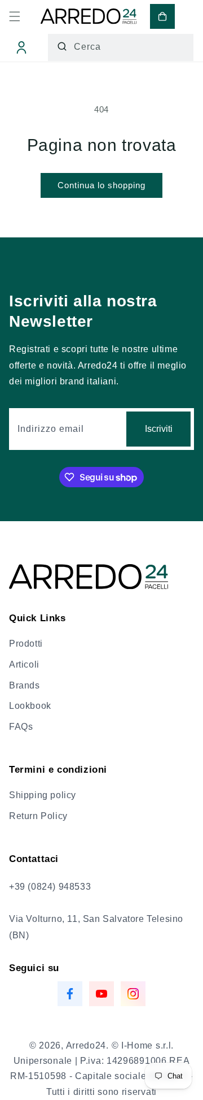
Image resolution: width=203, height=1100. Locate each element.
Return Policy (38, 816)
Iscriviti (159, 429)
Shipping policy (42, 795)
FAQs (21, 726)
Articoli (24, 664)
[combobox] (120, 47)
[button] (14, 16)
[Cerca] (62, 46)
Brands (24, 685)
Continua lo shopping (101, 185)
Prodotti (26, 643)
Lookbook (30, 706)
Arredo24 (86, 1045)
